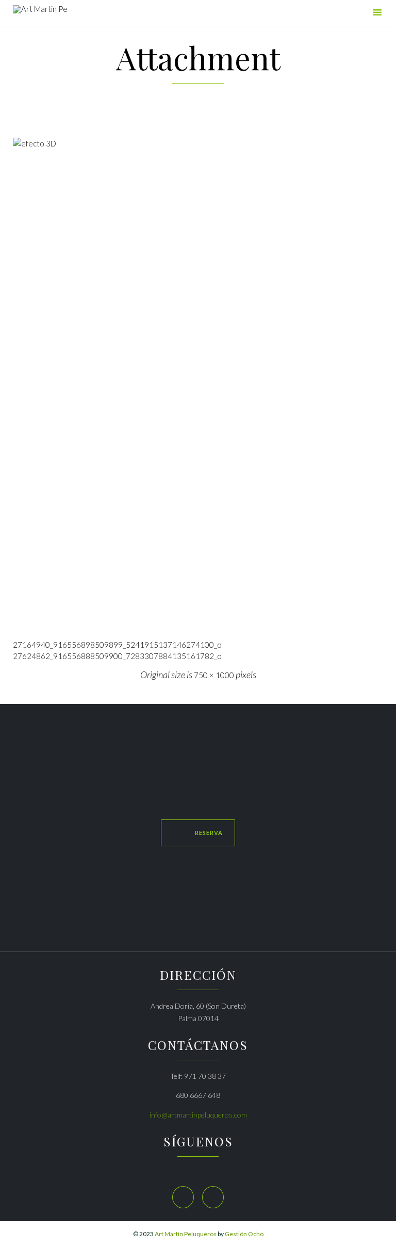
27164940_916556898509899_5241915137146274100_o (117, 644)
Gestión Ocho (244, 1234)
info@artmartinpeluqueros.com (198, 1114)
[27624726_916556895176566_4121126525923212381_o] (198, 384)
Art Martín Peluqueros (186, 1234)
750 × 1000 (214, 675)
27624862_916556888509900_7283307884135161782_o (117, 656)
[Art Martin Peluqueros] (40, 14)
